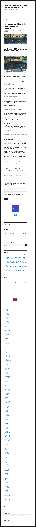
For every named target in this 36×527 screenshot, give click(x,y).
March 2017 (7, 399)
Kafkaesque (15, 176)
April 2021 (6, 339)
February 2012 (7, 479)
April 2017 (6, 398)
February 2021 (7, 342)
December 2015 (7, 419)
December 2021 (7, 329)
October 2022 (7, 322)
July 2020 (6, 347)
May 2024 (6, 312)
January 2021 (7, 343)
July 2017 (6, 394)
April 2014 (6, 445)
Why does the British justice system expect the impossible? (15, 26)
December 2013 (7, 450)
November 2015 (7, 420)
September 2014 (8, 439)
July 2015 (6, 426)
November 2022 (7, 321)
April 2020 (6, 351)
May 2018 (6, 381)
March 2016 (7, 415)
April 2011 (6, 492)
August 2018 (7, 377)
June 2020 (6, 348)
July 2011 (6, 488)
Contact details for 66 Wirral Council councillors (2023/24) (14, 515)
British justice (21, 175)
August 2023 (7, 314)
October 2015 (7, 422)
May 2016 (6, 412)
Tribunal (5, 177)
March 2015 (7, 431)
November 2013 (7, 452)
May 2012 (6, 475)
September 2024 (8, 310)
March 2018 (7, 384)
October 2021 (7, 331)
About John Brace (7, 520)
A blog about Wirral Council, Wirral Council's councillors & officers (15, 6)
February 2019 (7, 369)
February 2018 (7, 385)
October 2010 (7, 500)
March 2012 (7, 478)
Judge (12, 176)
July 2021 (6, 335)
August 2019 (7, 361)
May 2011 (6, 491)
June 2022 (6, 323)
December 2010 (7, 498)
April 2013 (6, 461)
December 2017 (7, 388)
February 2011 (7, 495)
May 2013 (6, 460)
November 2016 (7, 405)
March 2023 (7, 319)
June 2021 (6, 336)
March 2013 (7, 462)
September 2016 (8, 407)
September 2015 (8, 423)
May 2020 (6, 350)
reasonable (19, 176)
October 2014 (7, 437)
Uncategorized (16, 175)
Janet (8, 176)
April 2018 (6, 382)
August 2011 (7, 487)
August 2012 (7, 471)
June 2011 (6, 490)
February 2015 (7, 432)
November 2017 (7, 389)
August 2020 (7, 346)
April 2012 (6, 477)
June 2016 (6, 411)
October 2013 (7, 453)
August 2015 (7, 424)
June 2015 (6, 427)
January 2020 (7, 355)
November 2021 (7, 330)
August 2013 (7, 456)
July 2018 (6, 378)
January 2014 (7, 449)
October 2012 (7, 469)
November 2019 (7, 357)
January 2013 (7, 465)
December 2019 (7, 356)
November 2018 (7, 373)
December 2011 (7, 482)
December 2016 (7, 403)
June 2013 (6, 458)
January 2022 (7, 327)
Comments (6, 511)
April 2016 (6, 414)
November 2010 (7, 499)
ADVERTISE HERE (7, 226)
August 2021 (7, 334)
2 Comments (9, 177)
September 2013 (7, 454)
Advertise (5, 506)
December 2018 (7, 372)
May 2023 (6, 317)
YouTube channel (7, 513)
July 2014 (6, 441)
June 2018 (6, 380)
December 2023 (7, 313)
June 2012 (6, 474)
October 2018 (7, 374)
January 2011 (7, 496)
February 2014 (7, 448)
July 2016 (6, 410)
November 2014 (7, 436)
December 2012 (7, 466)
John (10, 176)
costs (6, 176)
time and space (23, 176)
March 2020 (7, 352)
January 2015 (7, 433)
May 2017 (6, 397)
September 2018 (8, 376)
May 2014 (6, 444)
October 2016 (7, 406)
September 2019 (8, 360)
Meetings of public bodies (8, 508)
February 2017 (7, 401)
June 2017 (6, 395)
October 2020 (7, 344)
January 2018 (7, 386)
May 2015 (6, 428)
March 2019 (7, 368)
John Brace (6, 175)
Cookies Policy (26, 523)
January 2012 (7, 481)
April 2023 (6, 318)
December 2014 (7, 435)
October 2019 (7, 359)
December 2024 (7, 309)
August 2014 (7, 440)
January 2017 (7, 402)
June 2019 (6, 364)
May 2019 (6, 365)
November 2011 (7, 483)
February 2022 (7, 326)
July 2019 (6, 363)
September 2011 (7, 486)
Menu (5, 12)
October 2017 (7, 390)
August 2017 (7, 393)
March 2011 (7, 494)
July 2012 (6, 473)
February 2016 (7, 416)
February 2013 (7, 464)
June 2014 (6, 443)
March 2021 (7, 340)
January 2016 (7, 418)
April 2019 (6, 367)
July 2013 (6, 457)
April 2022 (6, 325)
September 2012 (8, 470)
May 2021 (6, 338)
